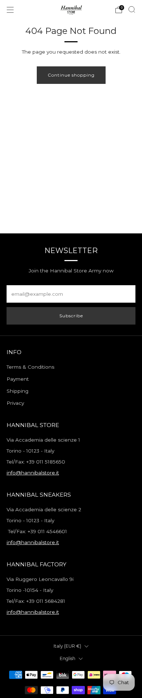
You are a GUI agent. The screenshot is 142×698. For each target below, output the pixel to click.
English (67, 658)
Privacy (15, 403)
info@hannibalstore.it (33, 473)
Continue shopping (71, 75)
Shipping (17, 391)
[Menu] (10, 9)
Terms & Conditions (30, 367)
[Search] (131, 9)
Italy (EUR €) (67, 646)
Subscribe (71, 315)
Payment (18, 379)
